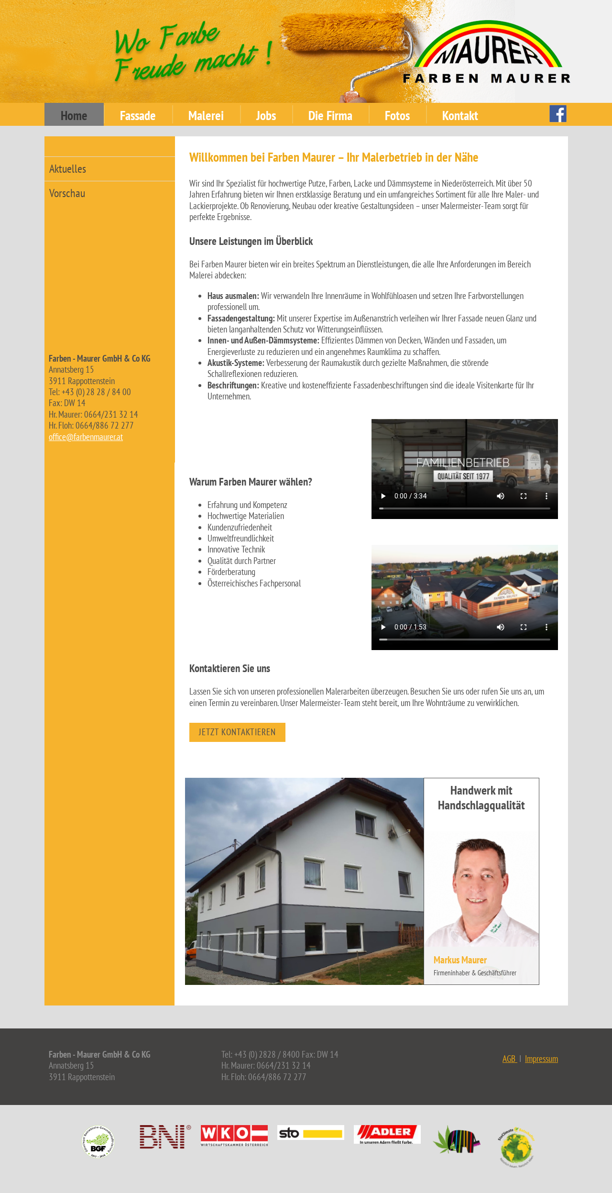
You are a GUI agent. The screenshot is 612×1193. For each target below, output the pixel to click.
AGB (510, 1058)
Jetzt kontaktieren (237, 732)
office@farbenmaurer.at (86, 436)
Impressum (541, 1058)
